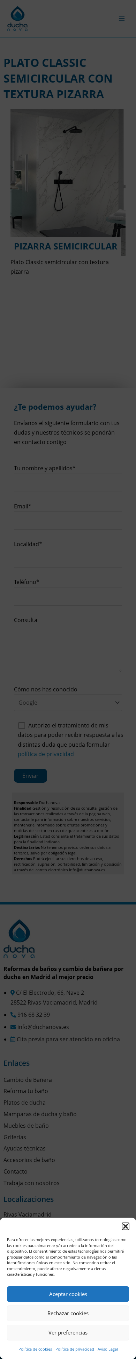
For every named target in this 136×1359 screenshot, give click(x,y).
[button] (125, 1226)
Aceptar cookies (68, 1293)
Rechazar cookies (68, 1313)
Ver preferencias (68, 1332)
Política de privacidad (74, 1349)
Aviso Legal (108, 1349)
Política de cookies (35, 1349)
